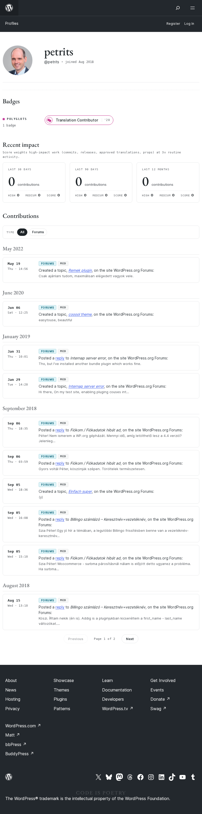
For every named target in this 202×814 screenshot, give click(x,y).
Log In (189, 24)
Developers (113, 699)
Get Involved (163, 680)
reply (59, 358)
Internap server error (86, 386)
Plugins (60, 699)
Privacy (12, 708)
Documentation (117, 690)
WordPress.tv (117, 708)
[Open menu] (193, 8)
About (11, 680)
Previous (75, 639)
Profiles (11, 23)
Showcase (64, 680)
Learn (107, 680)
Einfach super (80, 491)
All (22, 232)
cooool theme (80, 314)
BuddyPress (19, 753)
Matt (12, 735)
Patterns (62, 708)
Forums (38, 232)
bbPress (16, 744)
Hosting (12, 699)
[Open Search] (177, 8)
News (10, 690)
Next (130, 639)
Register (173, 24)
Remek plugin (80, 270)
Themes (61, 690)
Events (157, 690)
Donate (160, 699)
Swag (158, 708)
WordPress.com (23, 725)
